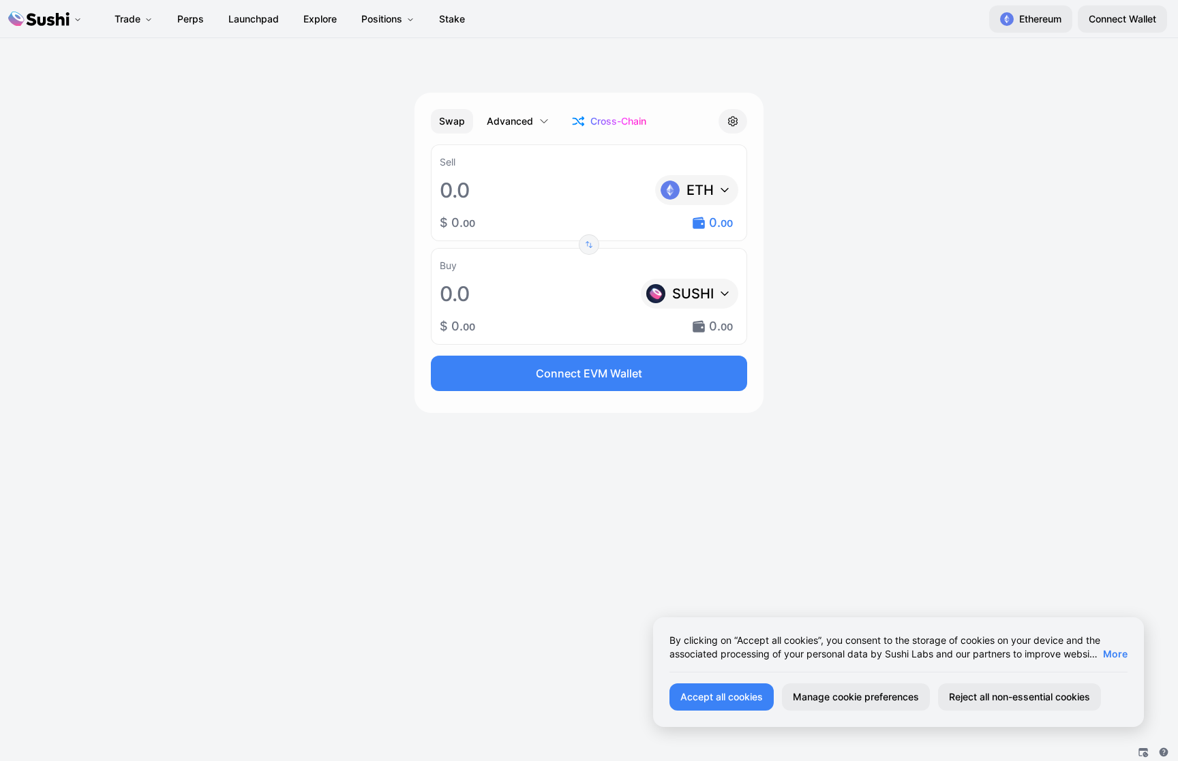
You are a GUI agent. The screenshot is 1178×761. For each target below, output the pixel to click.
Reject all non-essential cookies (1019, 696)
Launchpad (253, 19)
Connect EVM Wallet (589, 373)
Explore (320, 19)
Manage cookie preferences (856, 696)
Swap (452, 121)
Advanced (510, 121)
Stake (452, 19)
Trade (127, 19)
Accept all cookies (721, 696)
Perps (190, 19)
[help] (1164, 752)
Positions (381, 19)
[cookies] (1143, 752)
